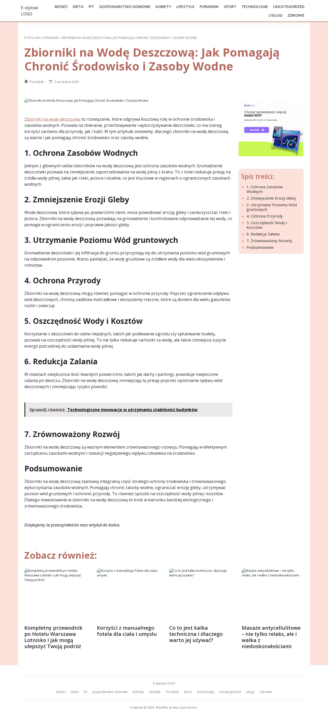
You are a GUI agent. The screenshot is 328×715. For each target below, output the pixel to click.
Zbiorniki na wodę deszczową (52, 119)
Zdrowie (296, 15)
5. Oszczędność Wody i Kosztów (267, 225)
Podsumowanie (260, 247)
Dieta (78, 6)
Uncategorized (288, 6)
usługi (275, 15)
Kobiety (163, 6)
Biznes (61, 6)
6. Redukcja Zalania (263, 234)
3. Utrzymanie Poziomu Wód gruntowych (272, 207)
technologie (254, 6)
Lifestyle (185, 6)
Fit (91, 6)
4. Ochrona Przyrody (265, 216)
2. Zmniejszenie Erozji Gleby (271, 198)
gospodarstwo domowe (124, 6)
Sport (230, 6)
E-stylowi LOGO (164, 683)
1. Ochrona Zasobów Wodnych (265, 189)
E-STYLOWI (32, 38)
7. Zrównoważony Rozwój (269, 240)
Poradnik (209, 6)
